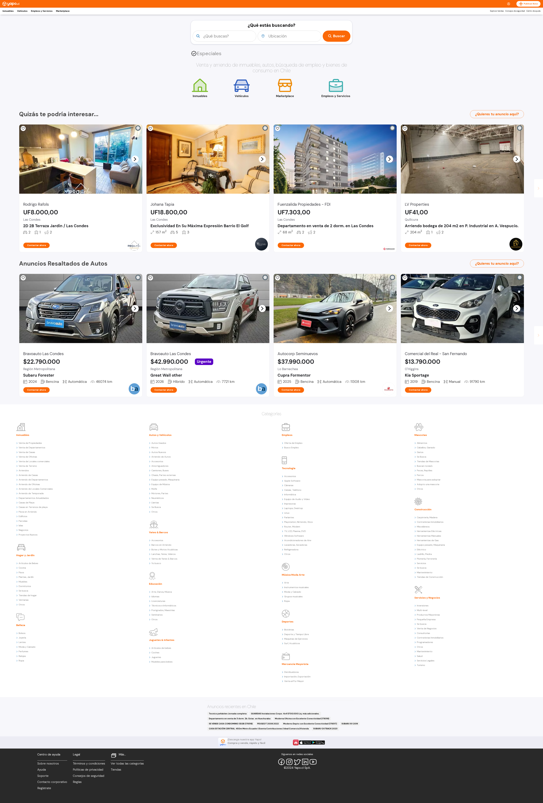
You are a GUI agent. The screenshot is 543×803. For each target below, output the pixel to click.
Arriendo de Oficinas (29, 484)
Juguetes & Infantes (161, 640)
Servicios (421, 563)
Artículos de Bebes (28, 563)
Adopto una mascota (428, 484)
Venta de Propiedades (30, 443)
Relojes (22, 656)
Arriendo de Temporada (31, 493)
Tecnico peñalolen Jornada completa (227, 713)
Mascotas (420, 435)
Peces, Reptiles (424, 470)
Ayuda (41, 770)
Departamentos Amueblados (34, 498)
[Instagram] (289, 762)
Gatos (420, 452)
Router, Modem (292, 526)
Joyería (22, 637)
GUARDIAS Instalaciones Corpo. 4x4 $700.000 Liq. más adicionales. (285, 713)
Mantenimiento (424, 572)
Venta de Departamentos (32, 447)
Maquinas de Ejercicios (296, 638)
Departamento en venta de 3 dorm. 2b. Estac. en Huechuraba (239, 718)
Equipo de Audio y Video (297, 499)
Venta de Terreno (28, 465)
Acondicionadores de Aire (297, 540)
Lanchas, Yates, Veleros (163, 554)
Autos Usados (158, 443)
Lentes (22, 642)
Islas (21, 525)
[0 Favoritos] (23, 128)
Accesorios (157, 461)
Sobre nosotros (48, 764)
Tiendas (116, 770)
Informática (290, 494)
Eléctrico (421, 549)
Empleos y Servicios (41, 11)
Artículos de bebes (161, 648)
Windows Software (294, 535)
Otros (22, 604)
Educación (155, 584)
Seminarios (157, 614)
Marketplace (63, 11)
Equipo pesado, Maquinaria (165, 479)
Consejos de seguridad (515, 11)
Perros (420, 475)
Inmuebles (8, 11)
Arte (286, 582)
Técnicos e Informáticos (163, 605)
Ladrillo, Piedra (424, 554)
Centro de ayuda (533, 11)
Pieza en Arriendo (28, 511)
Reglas (77, 782)
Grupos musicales (293, 596)
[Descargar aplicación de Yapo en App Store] (305, 742)
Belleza (20, 625)
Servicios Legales (425, 660)
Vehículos (22, 11)
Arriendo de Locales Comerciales (36, 488)
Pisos (21, 572)
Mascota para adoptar (429, 479)
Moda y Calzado (27, 646)
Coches (155, 652)
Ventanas (24, 599)
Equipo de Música (160, 484)
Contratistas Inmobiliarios (430, 521)
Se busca (23, 590)
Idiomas (155, 596)
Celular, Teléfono (292, 490)
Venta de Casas (27, 452)
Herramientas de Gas (428, 540)
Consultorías (423, 633)
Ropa (21, 660)
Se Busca (156, 507)
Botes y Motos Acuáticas (164, 549)
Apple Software (292, 480)
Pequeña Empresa (426, 619)
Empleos (287, 435)
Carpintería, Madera (427, 517)
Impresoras (290, 503)
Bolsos (22, 633)
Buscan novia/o (425, 465)
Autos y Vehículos (160, 435)
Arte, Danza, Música (161, 591)
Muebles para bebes (162, 661)
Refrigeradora (291, 549)
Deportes (287, 621)
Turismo (421, 665)
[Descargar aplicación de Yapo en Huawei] (296, 742)
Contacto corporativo (52, 782)
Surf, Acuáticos (292, 643)
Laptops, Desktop (293, 508)
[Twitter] (297, 762)
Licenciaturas (158, 601)
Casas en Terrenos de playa (33, 507)
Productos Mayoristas (428, 614)
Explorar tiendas (497, 11)
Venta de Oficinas (28, 456)
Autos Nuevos (158, 452)
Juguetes (156, 657)
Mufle (154, 488)
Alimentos (422, 443)
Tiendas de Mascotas (428, 461)
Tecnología (288, 468)
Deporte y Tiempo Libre (296, 634)
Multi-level (422, 610)
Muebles (23, 581)
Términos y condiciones (89, 764)
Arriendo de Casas (28, 475)
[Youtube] (313, 762)
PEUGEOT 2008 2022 (268, 723)
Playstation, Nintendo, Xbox (298, 521)
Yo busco (156, 563)
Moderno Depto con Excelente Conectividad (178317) (310, 723)
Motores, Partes (159, 493)
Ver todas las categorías (127, 764)
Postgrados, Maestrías (163, 610)
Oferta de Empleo (293, 443)
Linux (286, 512)
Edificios (23, 516)
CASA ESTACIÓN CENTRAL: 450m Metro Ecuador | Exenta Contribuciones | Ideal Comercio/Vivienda (259, 728)
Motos (154, 447)
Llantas (155, 502)
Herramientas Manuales (429, 535)
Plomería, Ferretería (427, 558)
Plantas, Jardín (26, 577)
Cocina (22, 567)
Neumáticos (157, 498)
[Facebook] (281, 762)
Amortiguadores (159, 465)
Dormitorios (25, 586)
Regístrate (44, 788)
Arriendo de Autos (161, 456)
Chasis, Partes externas (163, 475)
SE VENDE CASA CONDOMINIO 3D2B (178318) (231, 723)
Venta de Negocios (427, 628)
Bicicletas (289, 629)
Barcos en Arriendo (161, 544)
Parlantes (289, 517)
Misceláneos (423, 526)
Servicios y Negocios (427, 597)
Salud (420, 656)
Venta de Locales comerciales (34, 461)
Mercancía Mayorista (295, 664)
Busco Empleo (291, 447)
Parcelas (23, 520)
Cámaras (288, 485)
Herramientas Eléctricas (429, 531)
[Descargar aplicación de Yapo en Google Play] (318, 742)
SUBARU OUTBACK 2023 (325, 728)
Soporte (43, 776)
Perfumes (23, 651)
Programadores (425, 642)
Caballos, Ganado (426, 447)
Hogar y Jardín (25, 555)
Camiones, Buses (160, 470)
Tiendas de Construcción (430, 577)
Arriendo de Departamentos (33, 479)
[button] (135, 159)
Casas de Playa (26, 502)
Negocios (23, 530)
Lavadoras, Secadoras (295, 544)
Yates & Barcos (158, 532)
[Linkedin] (305, 762)
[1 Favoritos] (277, 128)
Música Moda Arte (293, 575)
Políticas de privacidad (88, 770)
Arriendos (24, 470)
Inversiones (422, 605)
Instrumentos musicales (296, 587)
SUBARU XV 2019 (349, 723)
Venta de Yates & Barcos (164, 558)
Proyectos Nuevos (28, 534)
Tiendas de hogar (28, 595)
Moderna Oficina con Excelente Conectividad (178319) (302, 718)
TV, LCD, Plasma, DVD (295, 531)
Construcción (422, 509)
